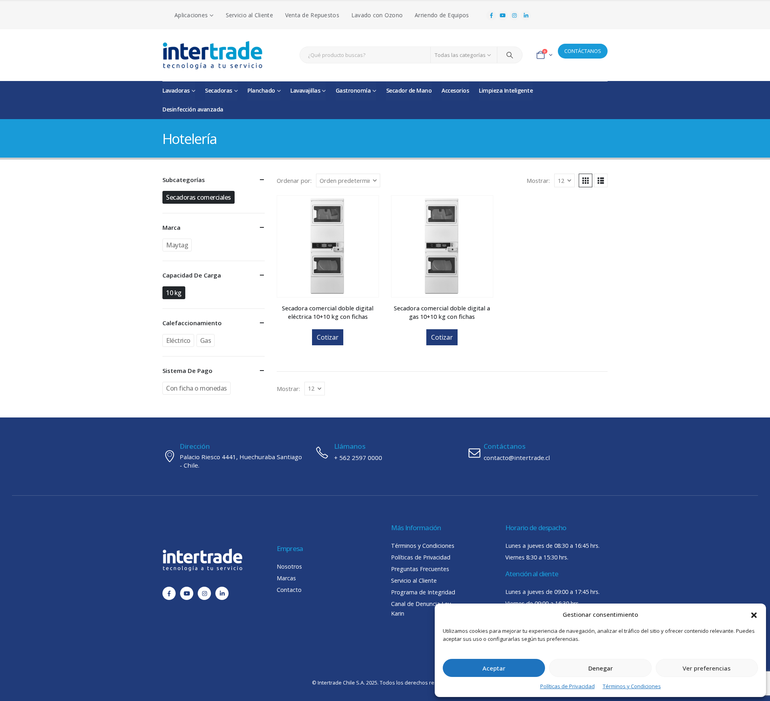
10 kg (174, 292)
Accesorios (455, 90)
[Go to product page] (328, 246)
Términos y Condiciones (632, 686)
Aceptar (493, 668)
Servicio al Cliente (249, 15)
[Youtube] (503, 15)
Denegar (600, 668)
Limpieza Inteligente (506, 90)
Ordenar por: (294, 180)
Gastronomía (353, 90)
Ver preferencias (707, 668)
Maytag (177, 245)
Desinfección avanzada (192, 109)
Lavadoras (176, 90)
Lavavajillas (305, 90)
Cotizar (327, 337)
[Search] (509, 55)
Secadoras (218, 90)
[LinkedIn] (526, 15)
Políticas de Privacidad (567, 686)
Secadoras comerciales (198, 197)
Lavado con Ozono (377, 15)
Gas (205, 340)
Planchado (261, 90)
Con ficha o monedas (196, 388)
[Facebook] (491, 15)
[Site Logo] (212, 55)
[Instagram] (514, 15)
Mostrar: (538, 180)
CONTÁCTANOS (582, 51)
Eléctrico (178, 340)
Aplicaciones (191, 15)
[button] (754, 614)
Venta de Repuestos (312, 15)
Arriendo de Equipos (442, 15)
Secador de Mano (409, 90)
